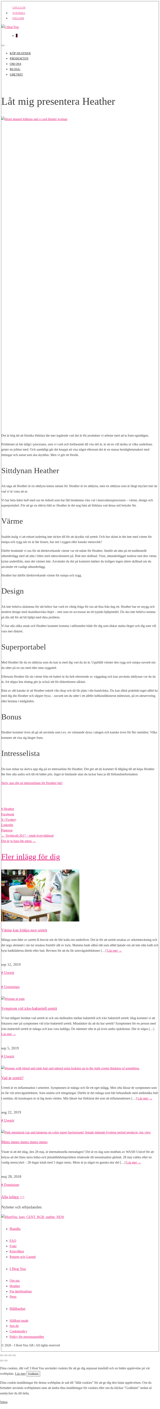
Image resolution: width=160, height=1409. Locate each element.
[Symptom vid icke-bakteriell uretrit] (13, 999)
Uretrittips (12, 987)
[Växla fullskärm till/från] (6, 1355)
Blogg (15, 69)
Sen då (14, 1326)
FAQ (13, 1240)
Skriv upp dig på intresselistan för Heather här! (31, 783)
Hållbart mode (19, 1320)
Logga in (18, 7)
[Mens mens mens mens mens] (76, 1132)
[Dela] (10, 1355)
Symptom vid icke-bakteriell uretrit (29, 1008)
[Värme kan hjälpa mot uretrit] (40, 920)
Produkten (19, 58)
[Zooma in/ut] (1, 1355)
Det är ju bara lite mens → (18, 841)
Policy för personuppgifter (27, 1336)
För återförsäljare (21, 1291)
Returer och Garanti (23, 1257)
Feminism (11, 1185)
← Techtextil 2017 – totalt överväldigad (27, 835)
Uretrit (16, 74)
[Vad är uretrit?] (70, 1068)
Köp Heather (20, 53)
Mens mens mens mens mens (24, 1142)
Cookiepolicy (18, 1331)
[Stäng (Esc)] (14, 1355)
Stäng (4, 1402)
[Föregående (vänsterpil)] (1, 1360)
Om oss (15, 64)
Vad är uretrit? (12, 1078)
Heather (9, 809)
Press (13, 1296)
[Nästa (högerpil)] (6, 1360)
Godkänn (33, 1373)
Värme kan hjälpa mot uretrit (24, 930)
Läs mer (114, 950)
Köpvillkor (17, 1251)
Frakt (13, 1246)
